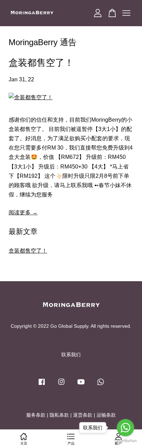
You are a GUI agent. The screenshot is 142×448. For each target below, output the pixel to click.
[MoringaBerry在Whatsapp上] (100, 385)
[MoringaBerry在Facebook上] (42, 385)
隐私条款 (59, 415)
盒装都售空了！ (41, 63)
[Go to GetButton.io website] (125, 441)
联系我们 (71, 354)
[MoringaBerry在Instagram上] (61, 385)
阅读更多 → (23, 212)
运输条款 (106, 415)
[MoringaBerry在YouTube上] (81, 385)
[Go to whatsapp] (125, 427)
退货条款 (82, 415)
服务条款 (35, 415)
